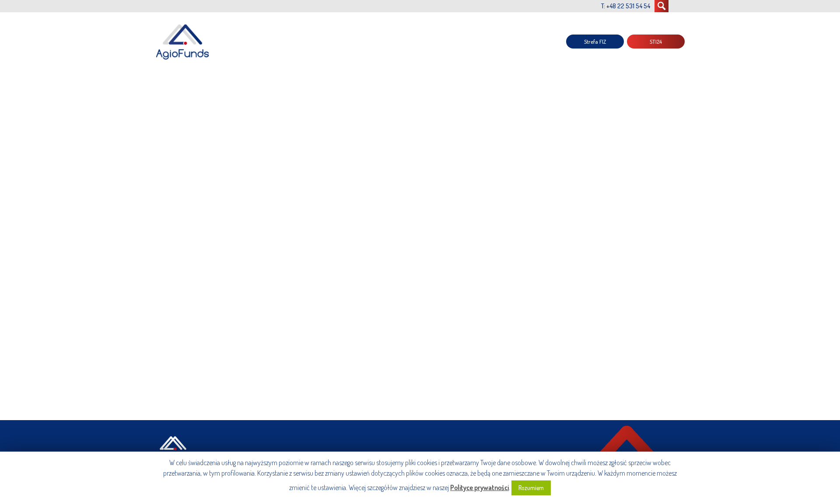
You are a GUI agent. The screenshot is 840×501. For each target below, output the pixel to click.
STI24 (656, 41)
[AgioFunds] (183, 41)
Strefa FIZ (595, 41)
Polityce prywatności (479, 487)
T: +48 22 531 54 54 (625, 6)
